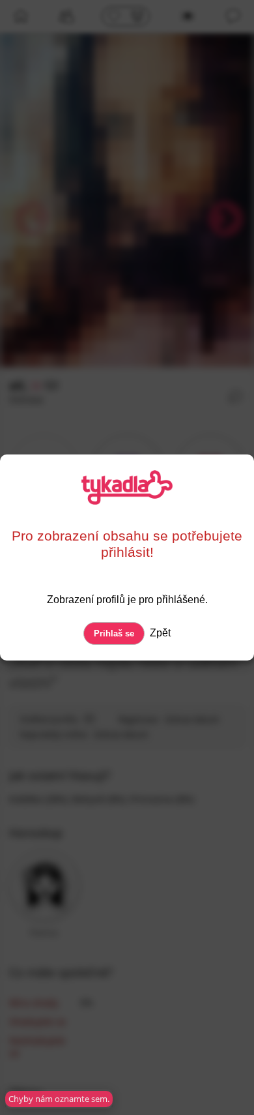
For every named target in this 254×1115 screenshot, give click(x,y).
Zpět (159, 632)
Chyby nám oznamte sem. (58, 1099)
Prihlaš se (114, 633)
